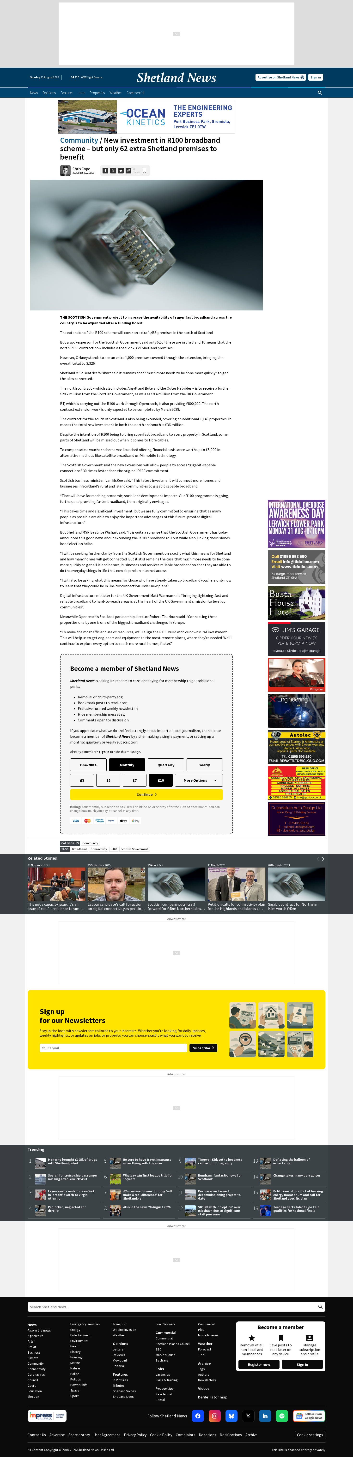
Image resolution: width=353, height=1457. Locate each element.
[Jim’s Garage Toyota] (296, 639)
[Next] (323, 858)
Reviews (119, 1355)
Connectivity (99, 849)
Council (33, 1380)
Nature (75, 1368)
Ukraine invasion (124, 1329)
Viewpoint (120, 1360)
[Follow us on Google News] (309, 1416)
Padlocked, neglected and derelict (67, 1209)
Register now (259, 1364)
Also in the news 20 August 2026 (146, 1207)
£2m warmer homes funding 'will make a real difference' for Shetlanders (147, 1195)
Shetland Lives (123, 1396)
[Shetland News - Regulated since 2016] (47, 1416)
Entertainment (80, 1335)
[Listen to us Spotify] (282, 1416)
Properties (164, 1388)
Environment (79, 1340)
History (75, 1352)
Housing (76, 1357)
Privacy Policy (135, 1434)
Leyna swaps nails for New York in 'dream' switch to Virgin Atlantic (71, 1195)
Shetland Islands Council (173, 1344)
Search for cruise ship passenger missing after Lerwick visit (72, 1177)
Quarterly (166, 764)
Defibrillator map (212, 1397)
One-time (88, 764)
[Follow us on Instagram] (215, 1416)
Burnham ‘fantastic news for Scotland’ (220, 1177)
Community (79, 140)
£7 (135, 780)
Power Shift (78, 1385)
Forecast (204, 1349)
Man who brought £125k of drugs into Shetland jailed (72, 1161)
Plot (201, 1329)
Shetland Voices (124, 1391)
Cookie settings (310, 1434)
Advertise (57, 1434)
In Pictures (120, 1380)
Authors (203, 1374)
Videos (203, 1388)
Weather (119, 1335)
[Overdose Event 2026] (296, 502)
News (32, 1324)
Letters (118, 1349)
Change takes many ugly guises (297, 1175)
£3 (82, 780)
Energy (75, 1329)
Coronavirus (36, 1374)
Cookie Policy (161, 1434)
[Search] (320, 93)
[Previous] (318, 858)
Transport (120, 1324)
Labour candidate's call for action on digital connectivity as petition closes (115, 908)
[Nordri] (296, 711)
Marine (75, 1363)
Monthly (127, 764)
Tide (201, 1355)
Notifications (231, 1434)
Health (74, 1346)
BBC (158, 1349)
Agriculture (35, 1336)
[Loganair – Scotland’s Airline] (296, 675)
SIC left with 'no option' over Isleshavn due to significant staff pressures (219, 1210)
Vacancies (163, 1374)
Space (74, 1390)
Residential (164, 1394)
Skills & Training (167, 1380)
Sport (74, 1396)
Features (120, 1374)
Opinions (120, 1343)
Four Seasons (165, 1324)
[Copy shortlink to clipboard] (128, 170)
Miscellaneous (208, 1335)
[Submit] (319, 1307)
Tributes (119, 1385)
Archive (204, 1363)
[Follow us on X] (248, 1416)
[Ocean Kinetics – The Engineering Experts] (146, 117)
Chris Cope (81, 168)
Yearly (204, 764)
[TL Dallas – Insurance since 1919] (296, 567)
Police (74, 1374)
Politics (75, 1379)
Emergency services (85, 1324)
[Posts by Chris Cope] (65, 170)
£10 (161, 780)
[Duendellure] (296, 819)
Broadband (79, 849)
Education (35, 1391)
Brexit (32, 1347)
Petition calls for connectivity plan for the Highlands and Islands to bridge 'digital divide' (236, 908)
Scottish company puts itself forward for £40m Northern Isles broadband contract (174, 908)
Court (32, 1385)
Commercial (166, 1332)
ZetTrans (162, 1360)
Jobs (160, 1368)
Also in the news (39, 1330)
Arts (31, 1341)
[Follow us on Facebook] (198, 1416)
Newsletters (207, 1380)
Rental (160, 1400)
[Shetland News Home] (176, 85)
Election (33, 1396)
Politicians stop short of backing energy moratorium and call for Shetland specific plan (298, 1195)
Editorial (119, 1366)
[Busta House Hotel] (296, 603)
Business (34, 1352)
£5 (108, 780)
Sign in (315, 77)
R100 (114, 849)
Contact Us (37, 1434)
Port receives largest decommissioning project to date (219, 1195)
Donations (207, 1434)
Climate (33, 1358)
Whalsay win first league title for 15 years (148, 1177)
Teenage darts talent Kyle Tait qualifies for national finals (296, 1209)
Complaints (185, 1434)
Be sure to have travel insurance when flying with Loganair (147, 1161)
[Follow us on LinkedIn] (265, 1416)
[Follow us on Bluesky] (231, 1416)
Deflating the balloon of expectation (291, 1161)
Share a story (79, 1434)
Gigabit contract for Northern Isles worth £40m (292, 906)
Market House (166, 1355)
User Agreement (106, 1434)
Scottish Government (134, 849)
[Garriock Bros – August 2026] (296, 783)
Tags (201, 1369)
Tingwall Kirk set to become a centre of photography (220, 1161)
